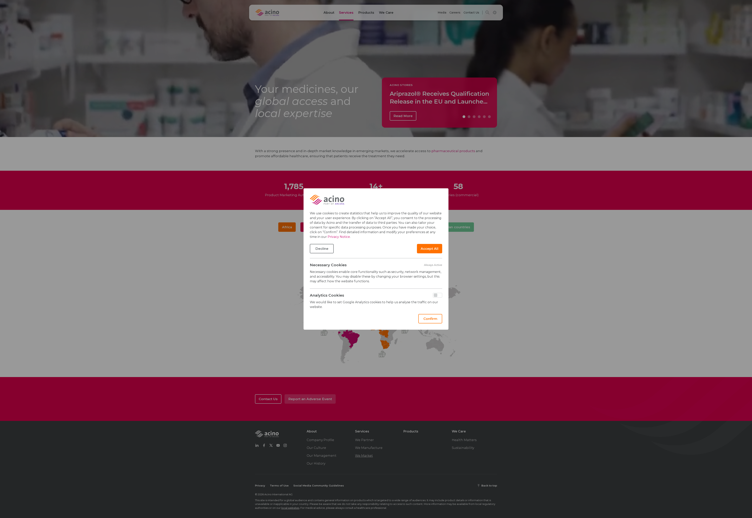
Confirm (430, 319)
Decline (321, 249)
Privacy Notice (339, 237)
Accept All (429, 249)
